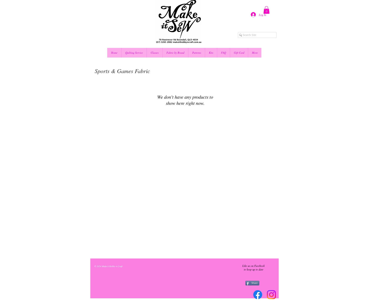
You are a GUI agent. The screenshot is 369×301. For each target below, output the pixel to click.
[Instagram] (271, 295)
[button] (266, 10)
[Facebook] (258, 295)
